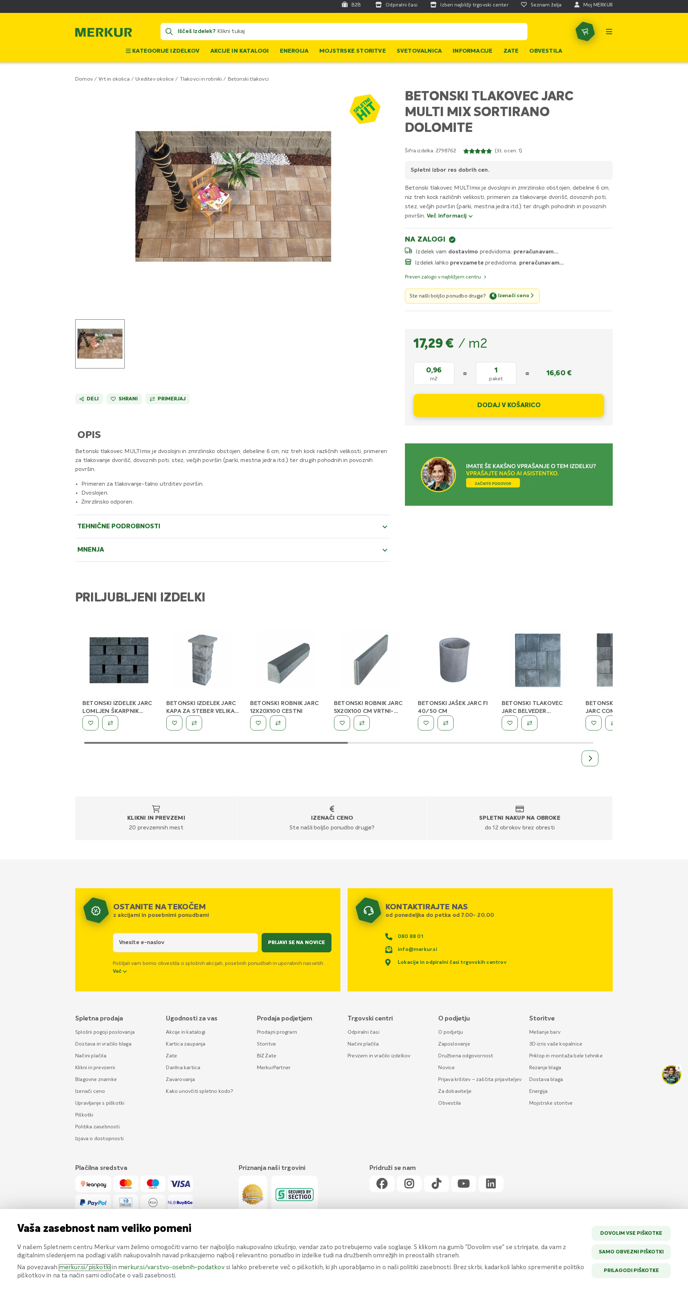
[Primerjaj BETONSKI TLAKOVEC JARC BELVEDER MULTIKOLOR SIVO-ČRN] (529, 722)
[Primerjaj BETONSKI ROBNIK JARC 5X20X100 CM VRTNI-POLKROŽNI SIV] (362, 722)
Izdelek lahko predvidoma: (466, 263)
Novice (446, 1067)
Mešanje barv (544, 1032)
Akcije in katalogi (239, 51)
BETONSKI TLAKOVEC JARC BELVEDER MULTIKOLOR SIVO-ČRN (535, 711)
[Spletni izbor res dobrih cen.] (364, 108)
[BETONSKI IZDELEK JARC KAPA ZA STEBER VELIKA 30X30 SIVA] (202, 661)
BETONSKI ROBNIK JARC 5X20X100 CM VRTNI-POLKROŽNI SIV (368, 711)
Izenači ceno (332, 818)
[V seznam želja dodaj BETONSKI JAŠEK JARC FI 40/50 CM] (426, 722)
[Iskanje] (169, 31)
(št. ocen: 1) (508, 150)
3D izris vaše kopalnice (556, 1044)
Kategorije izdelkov (165, 51)
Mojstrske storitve (352, 51)
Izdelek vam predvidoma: (464, 251)
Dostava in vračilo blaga (103, 1044)
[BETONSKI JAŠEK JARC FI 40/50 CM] (454, 661)
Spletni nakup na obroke (519, 818)
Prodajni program (277, 1032)
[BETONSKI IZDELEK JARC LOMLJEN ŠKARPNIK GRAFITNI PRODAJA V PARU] (119, 661)
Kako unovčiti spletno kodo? (199, 1091)
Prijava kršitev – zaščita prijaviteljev (479, 1079)
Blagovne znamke (96, 1079)
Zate (511, 51)
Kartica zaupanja (185, 1044)
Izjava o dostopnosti (99, 1138)
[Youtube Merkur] (464, 1184)
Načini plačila (90, 1055)
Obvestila (545, 51)
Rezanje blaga (545, 1067)
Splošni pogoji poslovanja (105, 1032)
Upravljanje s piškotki (99, 1103)
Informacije (472, 51)
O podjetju (450, 1032)
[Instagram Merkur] (409, 1184)
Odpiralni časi (363, 1032)
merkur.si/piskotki (85, 1268)
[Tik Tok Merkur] (436, 1184)
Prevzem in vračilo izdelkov (379, 1055)
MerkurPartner (274, 1067)
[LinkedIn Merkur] (491, 1184)
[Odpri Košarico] (585, 31)
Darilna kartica (183, 1067)
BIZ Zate (267, 1055)
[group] (100, 343)
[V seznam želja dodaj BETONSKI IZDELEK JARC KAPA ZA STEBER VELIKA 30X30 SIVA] (174, 722)
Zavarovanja (180, 1079)
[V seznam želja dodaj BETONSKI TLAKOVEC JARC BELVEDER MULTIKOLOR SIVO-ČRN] (510, 722)
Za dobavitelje (455, 1091)
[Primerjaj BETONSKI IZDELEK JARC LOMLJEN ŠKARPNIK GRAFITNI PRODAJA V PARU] (110, 722)
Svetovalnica (419, 51)
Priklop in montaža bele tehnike (566, 1055)
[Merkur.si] (103, 34)
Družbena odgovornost (465, 1055)
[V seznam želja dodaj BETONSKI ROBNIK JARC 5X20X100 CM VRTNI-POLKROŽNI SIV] (342, 722)
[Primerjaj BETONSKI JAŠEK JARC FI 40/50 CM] (446, 722)
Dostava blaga (546, 1079)
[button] (233, 196)
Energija (294, 51)
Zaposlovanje (454, 1044)
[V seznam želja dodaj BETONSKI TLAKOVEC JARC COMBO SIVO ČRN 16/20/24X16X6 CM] (594, 722)
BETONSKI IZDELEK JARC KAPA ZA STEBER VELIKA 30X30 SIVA (201, 711)
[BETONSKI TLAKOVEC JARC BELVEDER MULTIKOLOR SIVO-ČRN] (538, 661)
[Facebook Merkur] (382, 1184)
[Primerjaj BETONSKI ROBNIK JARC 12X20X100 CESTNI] (278, 722)
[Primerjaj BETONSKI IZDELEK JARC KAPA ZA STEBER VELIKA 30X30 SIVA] (194, 722)
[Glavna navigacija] (609, 31)
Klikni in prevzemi (156, 818)
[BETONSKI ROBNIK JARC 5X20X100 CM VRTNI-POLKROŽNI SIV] (370, 661)
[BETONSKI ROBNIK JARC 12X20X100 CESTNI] (286, 661)
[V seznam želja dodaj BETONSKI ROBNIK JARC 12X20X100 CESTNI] (258, 722)
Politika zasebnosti (97, 1126)
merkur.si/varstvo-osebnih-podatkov (171, 1268)
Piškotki (84, 1115)
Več (118, 971)
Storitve (266, 1044)
